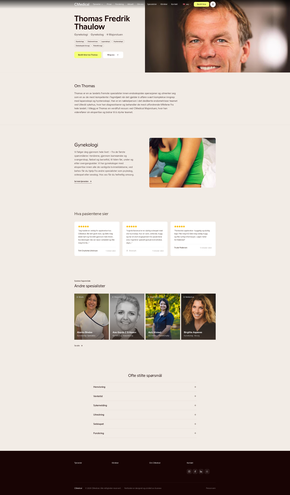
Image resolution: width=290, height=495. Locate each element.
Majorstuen (116, 34)
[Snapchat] (207, 471)
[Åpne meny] (213, 4)
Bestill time (201, 4)
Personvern (211, 488)
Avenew (158, 488)
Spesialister (152, 4)
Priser (109, 4)
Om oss (140, 4)
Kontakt (174, 4)
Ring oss (110, 55)
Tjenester (97, 4)
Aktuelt (130, 4)
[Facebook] (195, 471)
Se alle (77, 345)
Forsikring (119, 4)
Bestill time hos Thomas (88, 55)
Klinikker (164, 4)
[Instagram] (189, 471)
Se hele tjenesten (81, 181)
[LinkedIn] (201, 471)
